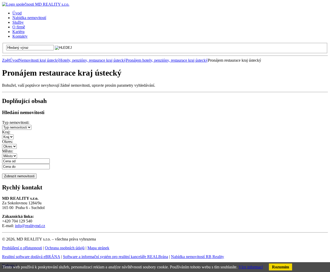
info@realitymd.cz (30, 225)
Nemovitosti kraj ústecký (39, 60)
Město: (7, 151)
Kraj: (6, 132)
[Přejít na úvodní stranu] (35, 4)
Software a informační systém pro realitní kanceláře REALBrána (115, 256)
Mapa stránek (98, 248)
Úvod (14, 60)
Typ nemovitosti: (15, 122)
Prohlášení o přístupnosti (22, 248)
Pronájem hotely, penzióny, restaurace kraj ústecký (167, 60)
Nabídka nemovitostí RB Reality (197, 256)
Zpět (6, 60)
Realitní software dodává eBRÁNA (31, 256)
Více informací (250, 267)
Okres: (7, 141)
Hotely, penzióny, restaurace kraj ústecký (92, 60)
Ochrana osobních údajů (65, 248)
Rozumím (280, 267)
